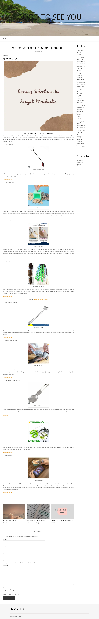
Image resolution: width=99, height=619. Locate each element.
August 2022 (80, 132)
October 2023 (80, 107)
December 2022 (81, 125)
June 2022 (79, 136)
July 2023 (79, 113)
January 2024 (80, 102)
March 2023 (79, 120)
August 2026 (80, 50)
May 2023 (79, 116)
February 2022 (80, 143)
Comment (5, 565)
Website (5, 554)
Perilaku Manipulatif (9, 520)
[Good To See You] (7, 39)
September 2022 (81, 130)
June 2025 (79, 72)
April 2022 (79, 139)
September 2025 (81, 66)
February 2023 (80, 122)
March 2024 (79, 98)
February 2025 (80, 79)
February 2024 (80, 100)
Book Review (80, 160)
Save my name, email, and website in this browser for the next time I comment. (22, 562)
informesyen (38, 45)
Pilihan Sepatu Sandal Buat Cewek (62, 520)
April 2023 (79, 118)
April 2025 (79, 75)
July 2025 (79, 70)
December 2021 (81, 146)
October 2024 (80, 86)
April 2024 (79, 97)
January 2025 (80, 81)
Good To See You (49, 16)
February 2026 (80, 57)
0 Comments (71, 497)
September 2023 (81, 109)
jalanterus (79, 166)
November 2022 (81, 127)
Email (4, 546)
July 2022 (79, 134)
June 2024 (79, 93)
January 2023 (80, 123)
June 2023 (79, 114)
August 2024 (80, 89)
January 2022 (80, 145)
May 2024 (79, 95)
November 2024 (81, 84)
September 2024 (81, 88)
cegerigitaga (80, 162)
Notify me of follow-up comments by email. (13, 590)
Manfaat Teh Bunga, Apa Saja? (41, 299)
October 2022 (80, 129)
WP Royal (19, 616)
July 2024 (79, 91)
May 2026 (79, 54)
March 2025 (79, 77)
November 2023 (81, 105)
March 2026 (79, 56)
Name (5, 539)
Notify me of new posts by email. (11, 594)
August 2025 (80, 68)
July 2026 (79, 52)
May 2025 (79, 73)
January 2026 (80, 59)
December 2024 (81, 82)
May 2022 (79, 138)
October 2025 (80, 65)
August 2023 (80, 111)
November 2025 (81, 63)
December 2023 (81, 104)
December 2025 (81, 61)
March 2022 (79, 141)
